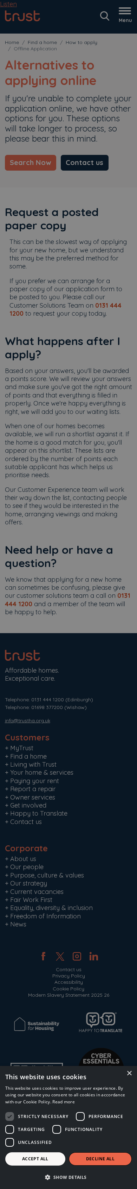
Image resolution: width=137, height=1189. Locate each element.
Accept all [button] (35, 1159)
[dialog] (68, 1127)
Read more (63, 1102)
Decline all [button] (100, 1159)
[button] (68, 1177)
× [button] (129, 1073)
